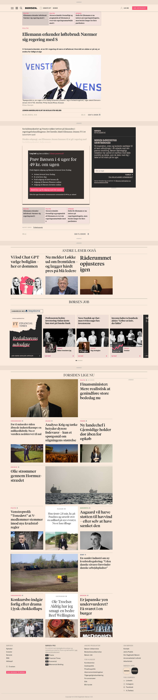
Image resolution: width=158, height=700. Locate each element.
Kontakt (126, 649)
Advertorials (127, 661)
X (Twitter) (129, 691)
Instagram (129, 684)
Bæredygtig (84, 508)
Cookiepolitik (89, 666)
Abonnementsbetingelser (93, 672)
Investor (9, 652)
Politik (25, 28)
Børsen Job (88, 655)
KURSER (55, 8)
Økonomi (14, 467)
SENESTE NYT (47, 8)
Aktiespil (9, 661)
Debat (82, 555)
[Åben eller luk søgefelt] (21, 8)
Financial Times (53, 658)
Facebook (129, 687)
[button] (16, 8)
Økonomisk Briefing (54, 664)
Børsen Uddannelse (91, 649)
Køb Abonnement (139, 8)
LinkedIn (129, 681)
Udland (48, 421)
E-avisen (12, 666)
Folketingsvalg (38, 227)
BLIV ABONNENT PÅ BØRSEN (16, 672)
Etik (85, 681)
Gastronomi (60, 596)
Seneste (9, 655)
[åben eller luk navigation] (13, 8)
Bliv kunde (88, 685)
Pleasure (60, 509)
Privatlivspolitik (89, 669)
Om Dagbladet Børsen (131, 655)
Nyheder (9, 649)
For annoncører (89, 678)
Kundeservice (89, 663)
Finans (82, 421)
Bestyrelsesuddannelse (93, 652)
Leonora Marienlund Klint (32, 110)
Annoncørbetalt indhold (132, 658)
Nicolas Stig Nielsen (53, 110)
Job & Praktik (128, 652)
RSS (7, 658)
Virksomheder (16, 421)
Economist (51, 661)
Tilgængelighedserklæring (93, 675)
